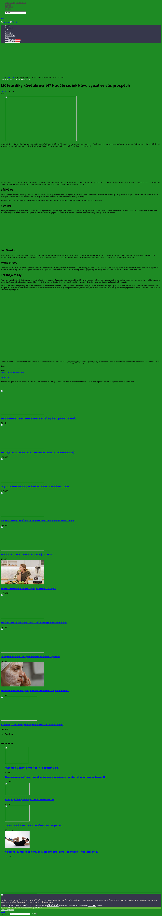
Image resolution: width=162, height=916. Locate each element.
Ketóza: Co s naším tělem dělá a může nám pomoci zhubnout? (34, 622)
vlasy (18, 368)
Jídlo (7, 30)
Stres (14, 368)
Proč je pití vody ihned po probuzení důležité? (29, 799)
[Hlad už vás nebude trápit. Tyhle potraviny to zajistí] (22, 584)
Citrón (6, 905)
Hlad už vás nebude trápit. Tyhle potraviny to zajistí (28, 588)
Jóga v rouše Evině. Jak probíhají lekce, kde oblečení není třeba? (35, 486)
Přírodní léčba (10, 36)
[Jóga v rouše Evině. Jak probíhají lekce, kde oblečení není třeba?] (22, 482)
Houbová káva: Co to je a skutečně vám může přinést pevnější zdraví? (38, 418)
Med (31, 905)
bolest (2, 905)
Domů (7, 26)
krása (6, 368)
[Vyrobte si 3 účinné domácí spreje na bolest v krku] (16, 763)
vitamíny (85, 905)
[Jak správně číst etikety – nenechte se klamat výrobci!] (22, 652)
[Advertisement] (80, 60)
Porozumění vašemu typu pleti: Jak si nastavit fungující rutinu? (35, 690)
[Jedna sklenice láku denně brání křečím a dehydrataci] (17, 821)
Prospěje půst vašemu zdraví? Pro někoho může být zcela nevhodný (37, 452)
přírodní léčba (63, 905)
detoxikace (12, 905)
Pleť (10, 368)
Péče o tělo (9, 34)
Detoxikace (10, 77)
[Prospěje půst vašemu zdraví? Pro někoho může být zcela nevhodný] (22, 448)
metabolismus (36, 905)
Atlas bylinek (12, 40)
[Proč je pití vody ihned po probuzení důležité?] (17, 795)
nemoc (42, 905)
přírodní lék (53, 905)
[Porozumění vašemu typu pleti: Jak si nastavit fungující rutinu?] (22, 686)
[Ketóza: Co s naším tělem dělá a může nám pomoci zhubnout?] (22, 618)
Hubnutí (23, 905)
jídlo (28, 905)
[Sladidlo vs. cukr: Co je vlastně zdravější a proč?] (22, 550)
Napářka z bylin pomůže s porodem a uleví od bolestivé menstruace (37, 520)
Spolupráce (9, 7)
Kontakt (8, 9)
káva (2, 368)
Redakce (8, 5)
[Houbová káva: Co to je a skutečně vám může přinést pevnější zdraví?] (22, 414)
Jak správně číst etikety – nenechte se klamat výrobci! (30, 656)
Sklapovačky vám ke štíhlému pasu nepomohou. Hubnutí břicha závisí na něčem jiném (51, 851)
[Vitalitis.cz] (10, 22)
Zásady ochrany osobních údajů (16, 3)
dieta (17, 905)
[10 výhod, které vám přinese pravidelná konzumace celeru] (19, 720)
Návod (27, 79)
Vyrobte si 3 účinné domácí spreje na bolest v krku (32, 767)
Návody (8, 32)
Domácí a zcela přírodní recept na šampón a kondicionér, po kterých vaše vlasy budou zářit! (55, 777)
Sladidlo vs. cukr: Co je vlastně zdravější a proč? (26, 554)
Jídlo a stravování (15, 79)
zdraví (92, 905)
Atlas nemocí (12, 42)
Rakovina (70, 905)
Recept (75, 905)
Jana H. (3, 91)
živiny (99, 905)
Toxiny (80, 905)
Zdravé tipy (9, 28)
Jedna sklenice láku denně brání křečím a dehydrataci (34, 825)
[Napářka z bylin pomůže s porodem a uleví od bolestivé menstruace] (22, 516)
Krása (7, 38)
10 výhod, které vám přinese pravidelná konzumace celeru (32, 724)
